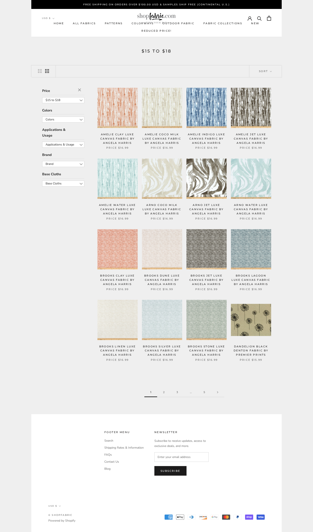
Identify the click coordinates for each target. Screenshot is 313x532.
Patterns (114, 23)
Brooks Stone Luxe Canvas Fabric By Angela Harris (206, 351)
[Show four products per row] (47, 71)
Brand (47, 155)
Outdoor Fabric (178, 23)
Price (46, 90)
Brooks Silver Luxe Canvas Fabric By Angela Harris (162, 351)
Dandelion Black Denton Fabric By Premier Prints (251, 351)
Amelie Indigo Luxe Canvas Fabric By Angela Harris (206, 138)
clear (80, 90)
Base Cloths (51, 174)
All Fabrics (84, 23)
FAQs (108, 455)
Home (59, 23)
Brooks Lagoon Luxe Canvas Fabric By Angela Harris (250, 280)
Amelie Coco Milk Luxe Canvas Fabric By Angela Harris (161, 138)
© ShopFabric (60, 514)
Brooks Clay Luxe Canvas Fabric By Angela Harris (117, 280)
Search (108, 441)
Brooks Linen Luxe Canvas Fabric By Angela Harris (117, 351)
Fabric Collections (222, 23)
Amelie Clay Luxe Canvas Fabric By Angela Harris (117, 138)
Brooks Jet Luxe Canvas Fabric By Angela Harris (206, 280)
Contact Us (111, 462)
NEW (255, 23)
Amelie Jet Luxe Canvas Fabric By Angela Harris (251, 138)
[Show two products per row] (40, 71)
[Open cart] (269, 18)
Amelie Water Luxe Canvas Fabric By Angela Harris (117, 209)
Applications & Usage (54, 132)
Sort (264, 71)
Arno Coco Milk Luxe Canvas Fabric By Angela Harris (161, 209)
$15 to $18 (53, 100)
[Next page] (217, 392)
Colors (47, 110)
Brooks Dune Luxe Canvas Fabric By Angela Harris (162, 280)
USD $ (46, 18)
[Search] (259, 18)
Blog (107, 469)
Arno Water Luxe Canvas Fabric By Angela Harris (251, 209)
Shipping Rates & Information (124, 448)
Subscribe (170, 470)
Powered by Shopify (61, 521)
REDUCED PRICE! (156, 30)
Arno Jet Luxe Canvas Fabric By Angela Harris (206, 209)
